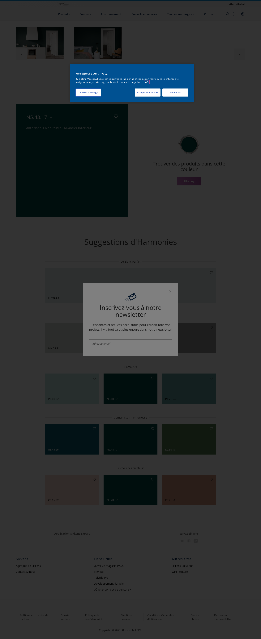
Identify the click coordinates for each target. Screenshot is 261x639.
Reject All (175, 92)
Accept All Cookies (147, 92)
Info (146, 82)
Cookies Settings (88, 92)
